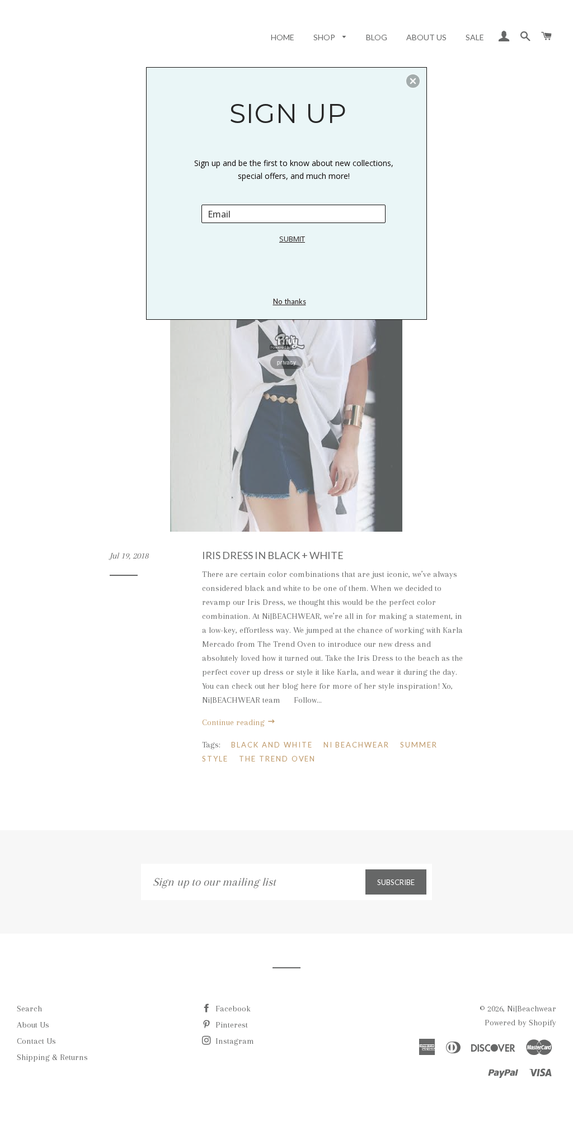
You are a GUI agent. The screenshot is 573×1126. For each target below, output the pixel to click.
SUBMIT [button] (292, 239)
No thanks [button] (289, 301)
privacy (286, 362)
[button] (413, 81)
